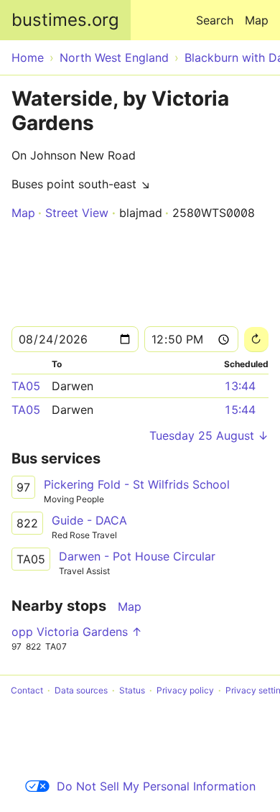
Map (257, 20)
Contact (27, 690)
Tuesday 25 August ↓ (209, 435)
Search (214, 20)
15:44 (240, 409)
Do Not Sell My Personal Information (156, 786)
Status (132, 690)
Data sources (81, 690)
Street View (76, 213)
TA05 (25, 386)
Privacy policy (185, 690)
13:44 (240, 386)
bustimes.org (65, 19)
